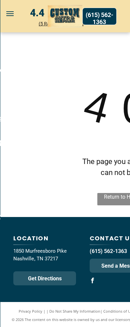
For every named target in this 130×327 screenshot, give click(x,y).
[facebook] (92, 281)
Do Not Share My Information (74, 311)
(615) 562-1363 (108, 251)
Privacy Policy (30, 311)
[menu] (10, 13)
